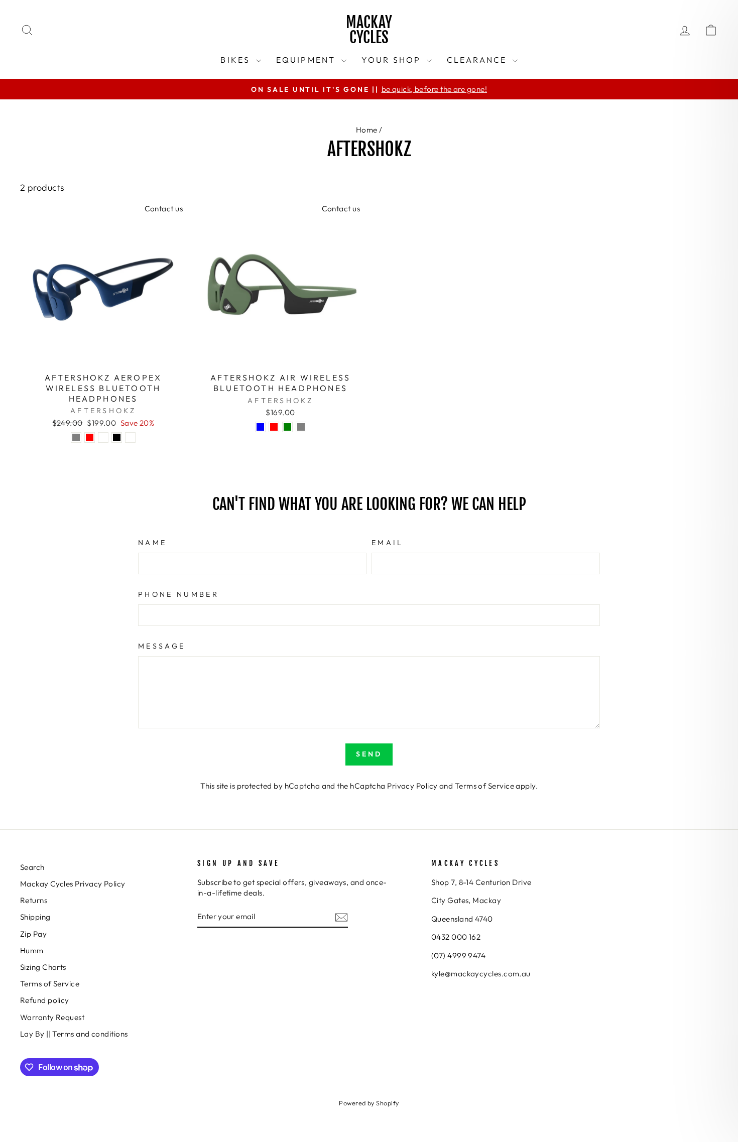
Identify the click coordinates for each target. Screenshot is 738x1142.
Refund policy (44, 1000)
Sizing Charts (43, 967)
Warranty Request (52, 1017)
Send (369, 753)
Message (161, 646)
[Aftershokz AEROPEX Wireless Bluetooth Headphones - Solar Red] (89, 437)
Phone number (178, 594)
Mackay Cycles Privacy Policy (73, 884)
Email (388, 542)
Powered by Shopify (369, 1103)
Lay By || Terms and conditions (74, 1034)
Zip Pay (33, 934)
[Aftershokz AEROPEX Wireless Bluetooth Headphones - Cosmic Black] (116, 437)
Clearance (478, 60)
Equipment (307, 60)
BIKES (236, 60)
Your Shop (392, 60)
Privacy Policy (412, 786)
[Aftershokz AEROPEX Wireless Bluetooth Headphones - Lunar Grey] (76, 437)
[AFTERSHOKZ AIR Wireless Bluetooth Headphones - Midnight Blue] (260, 427)
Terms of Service (484, 786)
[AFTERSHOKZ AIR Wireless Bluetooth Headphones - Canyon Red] (274, 427)
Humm (32, 950)
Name (152, 542)
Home (367, 130)
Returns (33, 900)
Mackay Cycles (369, 30)
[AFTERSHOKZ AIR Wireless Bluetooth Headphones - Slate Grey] (301, 427)
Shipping (35, 917)
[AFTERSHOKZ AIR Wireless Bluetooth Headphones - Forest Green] (287, 427)
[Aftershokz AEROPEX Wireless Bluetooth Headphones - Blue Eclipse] (103, 437)
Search (32, 867)
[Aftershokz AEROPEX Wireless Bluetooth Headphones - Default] (130, 437)
